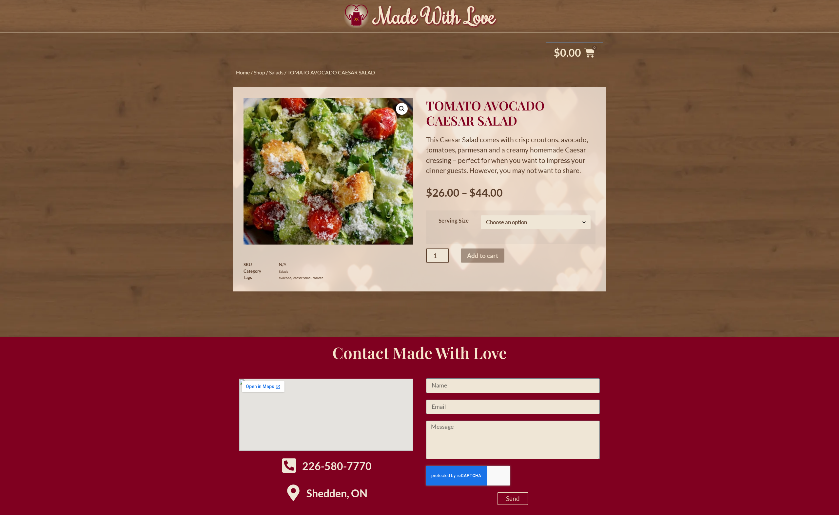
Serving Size (454, 220)
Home (243, 72)
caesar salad (302, 278)
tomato (318, 278)
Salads (276, 72)
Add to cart (482, 255)
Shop (259, 72)
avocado (285, 278)
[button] (402, 109)
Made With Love (435, 15)
